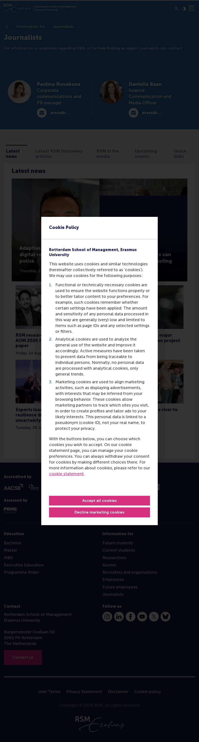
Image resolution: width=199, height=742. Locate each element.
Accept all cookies (99, 500)
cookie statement (66, 473)
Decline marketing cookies (99, 512)
